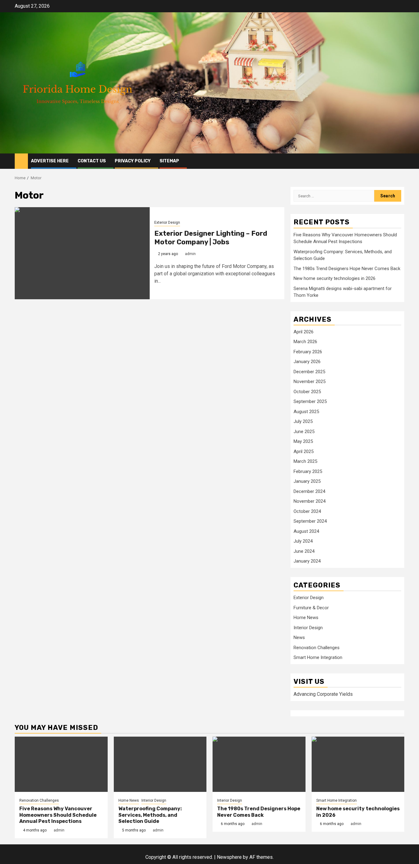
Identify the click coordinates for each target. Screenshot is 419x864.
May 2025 (303, 441)
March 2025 (305, 461)
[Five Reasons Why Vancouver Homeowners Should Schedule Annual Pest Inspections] (61, 764)
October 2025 (307, 391)
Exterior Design (167, 222)
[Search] (400, 161)
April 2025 (303, 451)
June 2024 (304, 551)
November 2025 (309, 381)
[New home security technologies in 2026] (358, 764)
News (299, 637)
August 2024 (306, 531)
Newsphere (229, 857)
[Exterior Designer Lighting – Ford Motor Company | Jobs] (82, 253)
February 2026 (308, 352)
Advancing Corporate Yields (323, 694)
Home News (306, 617)
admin (190, 254)
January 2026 (307, 361)
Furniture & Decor (311, 607)
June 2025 (304, 431)
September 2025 (310, 401)
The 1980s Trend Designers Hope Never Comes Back (347, 268)
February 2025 (308, 471)
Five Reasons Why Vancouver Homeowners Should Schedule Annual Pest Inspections (58, 815)
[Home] (21, 161)
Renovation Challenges (317, 647)
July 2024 (303, 541)
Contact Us (92, 161)
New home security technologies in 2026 (334, 278)
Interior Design (308, 627)
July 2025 (303, 421)
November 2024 (309, 501)
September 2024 (310, 521)
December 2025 (309, 371)
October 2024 (307, 511)
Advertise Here (50, 161)
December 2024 (309, 491)
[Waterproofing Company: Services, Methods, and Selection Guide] (160, 764)
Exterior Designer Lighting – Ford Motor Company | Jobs (210, 237)
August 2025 (306, 411)
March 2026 (305, 341)
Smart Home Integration (318, 657)
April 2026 (303, 332)
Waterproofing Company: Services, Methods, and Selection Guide (150, 815)
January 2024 (307, 561)
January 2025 (307, 481)
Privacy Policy (133, 161)
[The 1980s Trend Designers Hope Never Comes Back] (259, 764)
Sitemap (169, 161)
